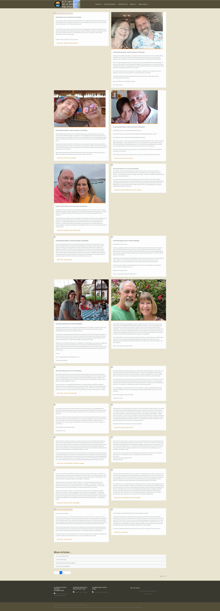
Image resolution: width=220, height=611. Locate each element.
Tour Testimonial (61, 559)
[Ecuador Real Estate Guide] (100, 592)
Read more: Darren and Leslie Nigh (66, 393)
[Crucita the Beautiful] (62, 594)
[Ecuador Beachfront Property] (67, 4)
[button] (110, 4)
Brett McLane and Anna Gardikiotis (66, 563)
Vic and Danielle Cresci (62, 556)
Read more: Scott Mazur (121, 532)
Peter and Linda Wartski (62, 566)
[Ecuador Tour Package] (80, 592)
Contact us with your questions (148, 591)
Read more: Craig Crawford (64, 259)
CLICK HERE (148, 594)
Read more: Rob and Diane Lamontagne (68, 503)
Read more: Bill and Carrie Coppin (123, 158)
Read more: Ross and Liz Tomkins (66, 158)
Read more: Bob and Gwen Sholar (123, 427)
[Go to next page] (66, 572)
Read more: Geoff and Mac (64, 539)
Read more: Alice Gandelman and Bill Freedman (127, 497)
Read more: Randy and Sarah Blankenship (68, 230)
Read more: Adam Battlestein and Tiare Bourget (127, 190)
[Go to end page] (69, 572)
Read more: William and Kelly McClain (67, 43)
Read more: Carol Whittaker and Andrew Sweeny (70, 463)
